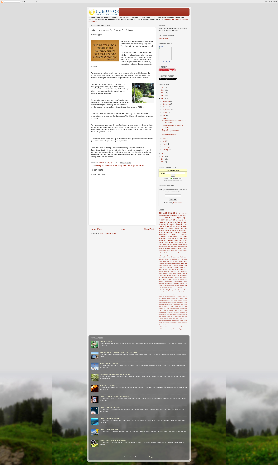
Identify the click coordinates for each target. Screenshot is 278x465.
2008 (163, 162)
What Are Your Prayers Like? (109, 385)
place (185, 281)
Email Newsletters (170, 180)
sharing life (183, 283)
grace (160, 279)
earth (182, 253)
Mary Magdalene (178, 296)
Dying (167, 290)
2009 (163, 159)
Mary (179, 249)
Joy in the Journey (181, 294)
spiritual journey (181, 232)
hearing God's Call (180, 312)
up (171, 327)
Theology (175, 306)
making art (176, 279)
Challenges (162, 236)
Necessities (162, 300)
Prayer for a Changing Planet (110, 418)
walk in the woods (163, 329)
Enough (171, 290)
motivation (184, 316)
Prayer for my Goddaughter (109, 429)
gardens (176, 277)
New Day (179, 300)
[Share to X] (125, 163)
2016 (163, 87)
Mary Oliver (183, 267)
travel (185, 259)
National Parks (183, 298)
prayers (165, 322)
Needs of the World (170, 300)
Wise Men (174, 251)
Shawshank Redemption (173, 304)
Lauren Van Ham (165, 218)
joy (182, 226)
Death (181, 242)
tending (167, 249)
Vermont (165, 308)
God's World (172, 236)
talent (178, 324)
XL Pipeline (171, 308)
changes (184, 273)
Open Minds (172, 269)
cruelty (160, 310)
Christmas (162, 224)
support (161, 288)
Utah (186, 306)
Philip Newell (167, 302)
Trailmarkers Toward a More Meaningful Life (115, 374)
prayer (171, 212)
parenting (170, 240)
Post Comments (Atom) (108, 233)
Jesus (185, 215)
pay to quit (183, 318)
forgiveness (162, 255)
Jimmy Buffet (162, 294)
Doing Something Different (109, 363)
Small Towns (184, 304)
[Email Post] (117, 162)
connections (162, 275)
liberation (172, 314)
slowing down (166, 324)
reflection (161, 249)
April (164, 141)
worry (168, 288)
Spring (167, 226)
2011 (163, 153)
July (164, 115)
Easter (171, 228)
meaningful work (176, 246)
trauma (168, 327)
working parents (181, 329)
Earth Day (184, 263)
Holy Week (183, 236)
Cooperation (184, 287)
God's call (179, 228)
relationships (175, 259)
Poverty (161, 271)
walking (170, 329)
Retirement (170, 238)
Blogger (151, 457)
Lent (174, 218)
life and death (171, 257)
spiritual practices (181, 222)
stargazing (173, 324)
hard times (167, 312)
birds (176, 238)
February (166, 147)
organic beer (168, 318)
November (166, 104)
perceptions (162, 320)
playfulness (176, 320)
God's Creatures (163, 265)
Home (123, 229)
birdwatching (179, 244)
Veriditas (161, 308)
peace (185, 226)
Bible (185, 261)
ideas (178, 255)
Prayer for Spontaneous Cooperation (170, 131)
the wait (163, 327)
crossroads (175, 275)
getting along (183, 310)
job (186, 312)
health (164, 279)
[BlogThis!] (123, 163)
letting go (162, 240)
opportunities (168, 281)
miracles (182, 279)
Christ (179, 287)
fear (186, 253)
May (164, 138)
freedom (177, 310)
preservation (168, 283)
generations (162, 246)
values (174, 327)
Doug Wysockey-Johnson (172, 215)
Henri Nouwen (170, 292)
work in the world (171, 242)
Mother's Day (174, 298)
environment (183, 275)
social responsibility (166, 232)
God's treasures (173, 265)
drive (164, 310)
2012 (163, 99)
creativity (176, 253)
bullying (179, 273)
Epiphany (174, 249)
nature (185, 257)
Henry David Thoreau (181, 292)
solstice (178, 286)
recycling (176, 283)
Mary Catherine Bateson (171, 267)
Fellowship (176, 290)
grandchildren (171, 255)
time (181, 259)
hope (185, 238)
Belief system (173, 287)
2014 (163, 93)
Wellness (172, 244)
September (167, 110)
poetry (181, 320)
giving (181, 238)
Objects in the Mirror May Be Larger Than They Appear (118, 352)
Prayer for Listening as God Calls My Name (114, 396)
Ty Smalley (182, 306)
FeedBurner (177, 203)
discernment (183, 230)
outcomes (142, 166)
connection (174, 230)
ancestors (181, 251)
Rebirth (178, 302)
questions (168, 259)
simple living (162, 286)
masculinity (178, 316)
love (186, 220)
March (165, 144)
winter (160, 261)
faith (124, 166)
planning (161, 283)
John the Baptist (171, 294)
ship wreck (184, 322)
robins (175, 322)
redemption (170, 322)
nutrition (161, 318)
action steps (163, 222)
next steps (184, 246)
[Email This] (121, 163)
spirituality (184, 286)
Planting (173, 302)
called (115, 166)
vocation (185, 327)
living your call (181, 213)
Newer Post (96, 229)
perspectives (178, 281)
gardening (170, 277)
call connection (107, 166)
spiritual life (163, 228)
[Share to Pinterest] (129, 163)
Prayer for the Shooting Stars (110, 407)
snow (168, 286)
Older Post (149, 229)
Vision (160, 273)
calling (120, 166)
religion (161, 242)
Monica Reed (166, 298)
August (165, 112)
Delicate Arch (162, 290)
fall (159, 277)
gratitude (171, 222)
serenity (179, 322)
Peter (185, 269)
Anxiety (98, 166)
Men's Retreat (163, 269)
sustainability (163, 234)
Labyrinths (170, 296)
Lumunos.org (163, 38)
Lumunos (161, 46)
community (179, 220)
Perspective (179, 269)
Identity (181, 265)
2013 (163, 96)
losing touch (170, 316)
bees (185, 251)
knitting (163, 314)
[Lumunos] (165, 60)
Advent (172, 220)
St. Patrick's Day (174, 271)
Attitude (181, 261)
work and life (167, 261)
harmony (172, 312)
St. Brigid (161, 306)
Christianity (171, 224)
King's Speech (162, 296)
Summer (166, 244)
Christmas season (164, 263)
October (166, 107)
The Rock (170, 306)
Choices (161, 230)
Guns (164, 292)
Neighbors (134, 166)
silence (160, 324)
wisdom (174, 329)
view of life (179, 327)
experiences (170, 310)
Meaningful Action (106, 341)
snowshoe (173, 286)
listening (169, 279)
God (128, 166)
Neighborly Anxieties (169, 135)
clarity (165, 253)
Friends (182, 290)
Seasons (166, 271)
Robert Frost (183, 302)
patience (161, 259)
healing (168, 246)
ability (174, 273)
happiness (161, 312)
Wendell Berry (167, 273)
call (160, 212)
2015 (163, 90)
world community (179, 234)
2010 (163, 156)
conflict (171, 253)
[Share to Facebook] (127, 163)
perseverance (169, 320)
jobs (160, 314)
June (164, 118)
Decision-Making (175, 263)
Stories (165, 306)
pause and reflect (180, 240)
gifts (186, 228)
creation (169, 275)
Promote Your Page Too (165, 62)
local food (180, 257)
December (166, 101)
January (166, 150)
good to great (183, 277)
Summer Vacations (164, 251)
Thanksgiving (183, 271)
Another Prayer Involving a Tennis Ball (113, 440)
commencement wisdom (180, 308)
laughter (167, 314)
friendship (164, 277)
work (164, 288)
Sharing (185, 249)
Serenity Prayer (163, 304)
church (185, 244)
